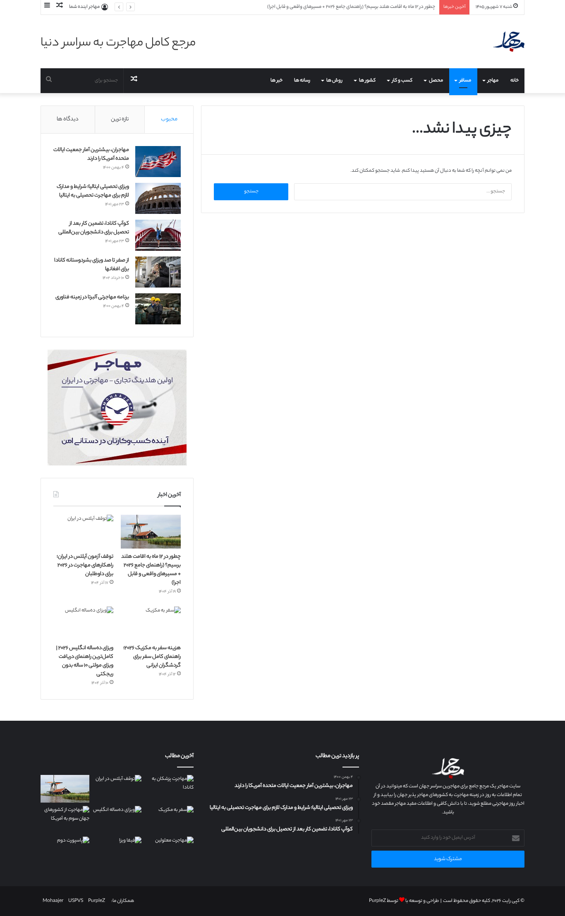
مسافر (465, 81)
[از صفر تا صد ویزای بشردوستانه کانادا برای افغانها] (158, 272)
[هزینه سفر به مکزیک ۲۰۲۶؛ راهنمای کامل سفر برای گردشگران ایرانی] (151, 623)
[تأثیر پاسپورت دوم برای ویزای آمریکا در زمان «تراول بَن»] (65, 850)
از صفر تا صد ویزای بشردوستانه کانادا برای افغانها (91, 264)
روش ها (334, 81)
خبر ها (276, 81)
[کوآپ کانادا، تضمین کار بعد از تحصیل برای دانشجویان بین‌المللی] (158, 235)
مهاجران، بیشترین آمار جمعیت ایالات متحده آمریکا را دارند (91, 154)
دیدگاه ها (68, 119)
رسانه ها (302, 81)
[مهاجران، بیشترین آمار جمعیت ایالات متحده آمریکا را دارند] (158, 161)
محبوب (169, 119)
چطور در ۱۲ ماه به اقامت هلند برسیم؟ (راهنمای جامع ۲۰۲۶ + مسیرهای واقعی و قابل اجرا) (151, 569)
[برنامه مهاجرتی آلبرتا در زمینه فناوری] (158, 308)
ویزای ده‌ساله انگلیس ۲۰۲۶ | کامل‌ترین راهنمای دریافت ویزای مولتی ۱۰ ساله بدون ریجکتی (84, 661)
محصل (436, 81)
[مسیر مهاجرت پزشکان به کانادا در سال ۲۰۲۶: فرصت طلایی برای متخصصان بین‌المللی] (169, 789)
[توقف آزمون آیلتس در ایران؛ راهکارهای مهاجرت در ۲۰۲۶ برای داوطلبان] (83, 532)
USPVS (75, 901)
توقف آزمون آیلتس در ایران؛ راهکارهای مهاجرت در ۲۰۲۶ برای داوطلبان (85, 565)
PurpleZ (377, 901)
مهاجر (493, 81)
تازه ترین (120, 119)
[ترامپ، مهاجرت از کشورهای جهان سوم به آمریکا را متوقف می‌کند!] (65, 820)
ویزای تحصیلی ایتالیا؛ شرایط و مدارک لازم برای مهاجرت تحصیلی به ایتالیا (93, 191)
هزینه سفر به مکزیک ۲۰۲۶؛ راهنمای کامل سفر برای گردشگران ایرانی (152, 657)
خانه (514, 81)
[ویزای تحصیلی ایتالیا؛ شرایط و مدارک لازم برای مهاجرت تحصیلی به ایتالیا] (158, 198)
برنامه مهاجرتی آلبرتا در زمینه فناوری (92, 297)
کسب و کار (402, 81)
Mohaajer (53, 901)
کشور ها (367, 81)
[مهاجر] (508, 41)
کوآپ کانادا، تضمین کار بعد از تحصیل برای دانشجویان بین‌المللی (93, 228)
